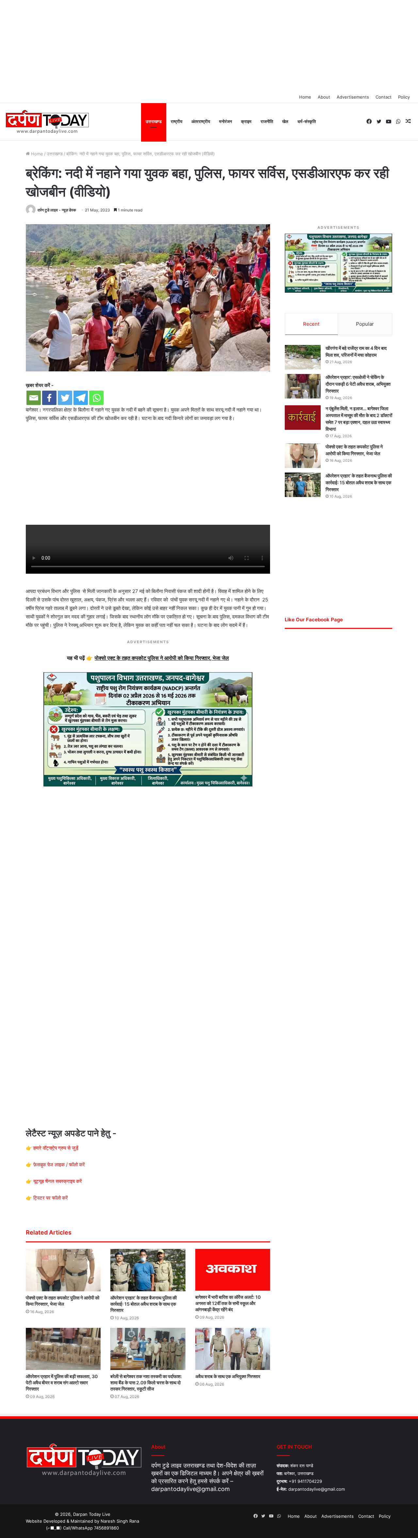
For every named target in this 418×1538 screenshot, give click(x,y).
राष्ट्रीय (176, 121)
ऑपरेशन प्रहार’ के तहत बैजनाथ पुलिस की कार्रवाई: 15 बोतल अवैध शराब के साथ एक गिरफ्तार (143, 1304)
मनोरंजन (225, 121)
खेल (285, 121)
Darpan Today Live (91, 1514)
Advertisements (353, 97)
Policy (404, 97)
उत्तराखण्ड (154, 121)
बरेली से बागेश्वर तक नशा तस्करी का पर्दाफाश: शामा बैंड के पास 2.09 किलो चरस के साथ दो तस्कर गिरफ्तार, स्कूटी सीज (146, 1382)
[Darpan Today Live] (47, 122)
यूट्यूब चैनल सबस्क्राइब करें (57, 1181)
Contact (384, 97)
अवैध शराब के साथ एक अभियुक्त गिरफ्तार (227, 1376)
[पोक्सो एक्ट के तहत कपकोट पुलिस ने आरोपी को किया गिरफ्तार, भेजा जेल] (63, 1270)
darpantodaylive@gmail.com (190, 1488)
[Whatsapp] (96, 398)
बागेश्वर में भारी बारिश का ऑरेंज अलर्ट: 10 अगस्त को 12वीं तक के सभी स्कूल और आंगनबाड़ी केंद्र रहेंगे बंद (228, 1303)
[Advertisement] (209, 45)
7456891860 (106, 1527)
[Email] (33, 398)
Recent (311, 324)
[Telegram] (80, 398)
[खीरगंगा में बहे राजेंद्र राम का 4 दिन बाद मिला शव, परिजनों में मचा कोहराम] (303, 357)
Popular (365, 324)
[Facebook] (49, 398)
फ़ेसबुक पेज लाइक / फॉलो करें (59, 1164)
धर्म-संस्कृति (306, 121)
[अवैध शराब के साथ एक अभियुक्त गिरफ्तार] (232, 1349)
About (324, 97)
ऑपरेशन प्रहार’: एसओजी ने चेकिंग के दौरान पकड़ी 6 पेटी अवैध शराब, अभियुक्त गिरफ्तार (358, 384)
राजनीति (267, 121)
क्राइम (246, 121)
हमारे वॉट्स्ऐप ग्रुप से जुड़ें (55, 1148)
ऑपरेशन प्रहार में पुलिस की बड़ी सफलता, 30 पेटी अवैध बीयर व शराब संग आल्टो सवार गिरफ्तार (62, 1382)
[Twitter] (65, 398)
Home (305, 97)
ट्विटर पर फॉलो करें (50, 1198)
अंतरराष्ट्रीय (200, 121)
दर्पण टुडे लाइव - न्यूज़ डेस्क (57, 210)
